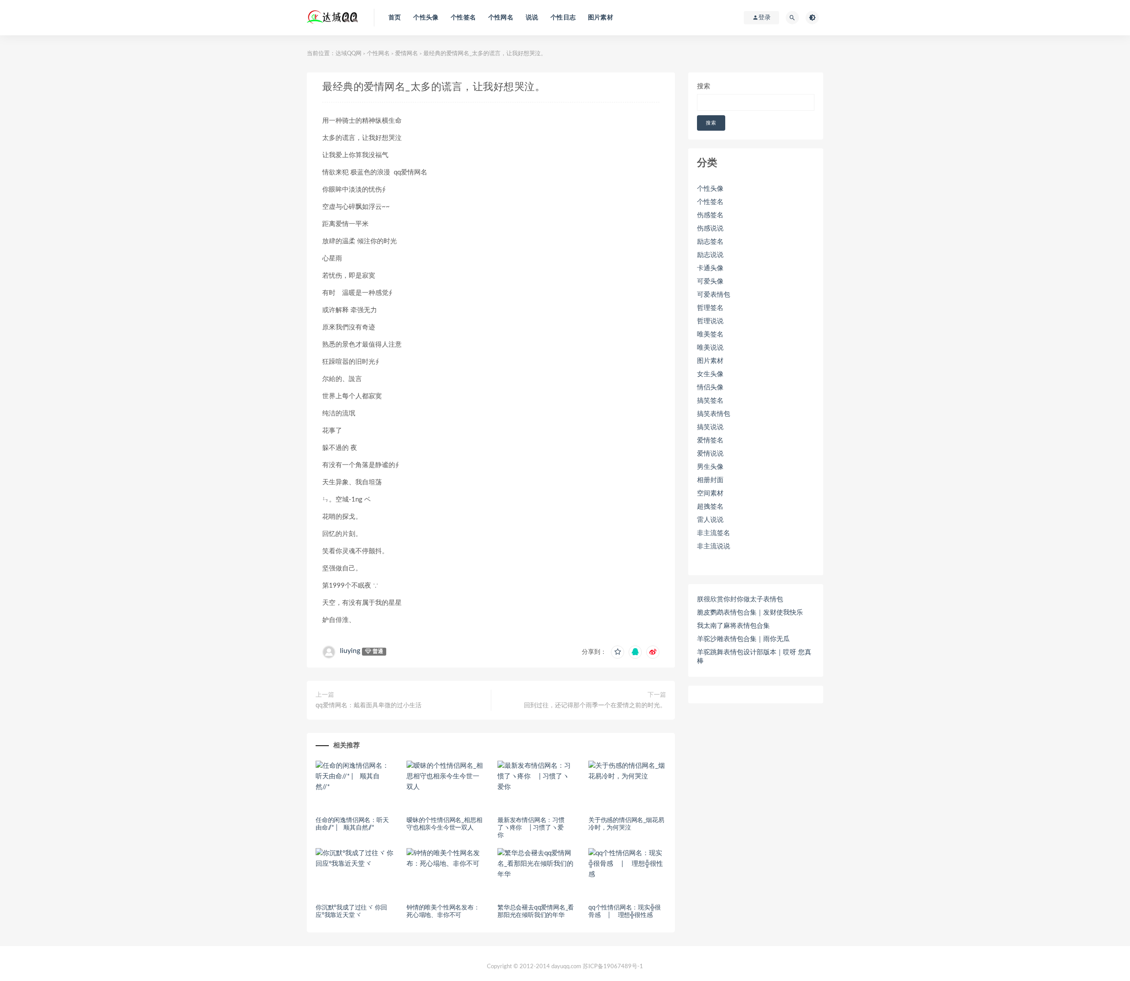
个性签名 (463, 18)
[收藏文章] (617, 652)
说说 (532, 18)
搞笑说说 (710, 427)
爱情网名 (406, 54)
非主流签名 (713, 533)
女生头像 (710, 374)
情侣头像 (710, 387)
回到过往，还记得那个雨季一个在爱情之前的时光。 (595, 705)
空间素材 (710, 493)
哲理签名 (710, 308)
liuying (350, 650)
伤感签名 (710, 215)
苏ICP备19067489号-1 (613, 967)
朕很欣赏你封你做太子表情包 (740, 599)
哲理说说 (710, 321)
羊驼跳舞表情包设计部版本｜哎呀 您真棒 (754, 656)
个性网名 (500, 18)
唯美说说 (710, 347)
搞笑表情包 (713, 414)
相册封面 (710, 480)
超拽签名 (710, 506)
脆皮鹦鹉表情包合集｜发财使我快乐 (750, 612)
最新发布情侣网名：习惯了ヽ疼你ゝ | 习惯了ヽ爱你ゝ (531, 827)
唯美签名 (710, 334)
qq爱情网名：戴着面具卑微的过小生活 (369, 705)
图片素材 (600, 18)
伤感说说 (710, 228)
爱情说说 (710, 453)
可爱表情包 (713, 294)
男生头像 (710, 467)
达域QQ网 (348, 54)
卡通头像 (710, 268)
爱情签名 (710, 440)
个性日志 (563, 18)
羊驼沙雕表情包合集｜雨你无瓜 (743, 639)
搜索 (703, 86)
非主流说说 (713, 546)
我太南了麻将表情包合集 (733, 626)
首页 (394, 18)
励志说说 (710, 255)
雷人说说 (710, 520)
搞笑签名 (710, 400)
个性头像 (425, 18)
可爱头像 (710, 281)
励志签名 (710, 241)
